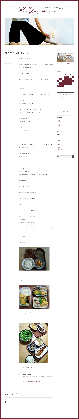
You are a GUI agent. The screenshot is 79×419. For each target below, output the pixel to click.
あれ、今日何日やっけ (62, 122)
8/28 (59, 120)
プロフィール (65, 111)
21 (60, 83)
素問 (59, 147)
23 (65, 83)
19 (72, 81)
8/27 (59, 121)
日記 (59, 145)
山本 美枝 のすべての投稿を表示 (33, 381)
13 (58, 81)
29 (63, 85)
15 (63, 81)
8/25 (59, 124)
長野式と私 (60, 149)
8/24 (59, 125)
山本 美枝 (6, 61)
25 (70, 83)
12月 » (70, 87)
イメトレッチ (60, 143)
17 (68, 81)
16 (65, 81)
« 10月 (60, 87)
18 (70, 81)
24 (68, 83)
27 (58, 85)
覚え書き (59, 148)
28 (60, 85)
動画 (59, 144)
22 (63, 83)
